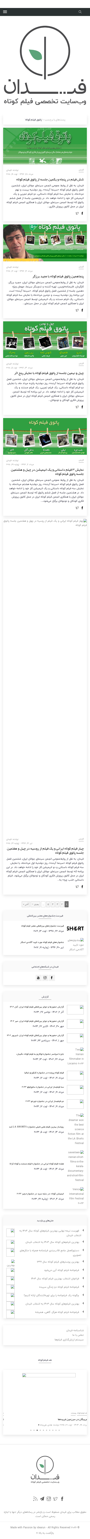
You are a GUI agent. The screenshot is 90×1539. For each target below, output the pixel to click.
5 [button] (43, 1430)
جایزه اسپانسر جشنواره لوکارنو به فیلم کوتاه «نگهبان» (40, 1054)
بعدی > (35, 904)
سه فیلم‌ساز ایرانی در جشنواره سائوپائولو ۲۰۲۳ (43, 1086)
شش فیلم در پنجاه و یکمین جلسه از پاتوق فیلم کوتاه (50, 179)
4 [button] (40, 1430)
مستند (69, 1413)
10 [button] (59, 1430)
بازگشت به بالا (46, 1533)
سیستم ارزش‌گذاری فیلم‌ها (69, 1339)
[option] (45, 1400)
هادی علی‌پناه (42, 1425)
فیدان (9, 170)
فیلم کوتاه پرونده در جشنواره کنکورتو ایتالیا (44, 1072)
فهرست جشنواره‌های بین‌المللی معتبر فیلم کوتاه (42, 925)
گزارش (81, 170)
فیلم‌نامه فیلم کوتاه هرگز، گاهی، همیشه (57, 1312)
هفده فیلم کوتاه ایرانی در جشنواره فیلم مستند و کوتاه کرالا (37, 1163)
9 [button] (56, 1430)
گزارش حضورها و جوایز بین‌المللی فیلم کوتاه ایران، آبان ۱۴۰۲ (37, 1006)
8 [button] (52, 1430)
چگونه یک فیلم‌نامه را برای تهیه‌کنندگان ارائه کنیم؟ (51, 1295)
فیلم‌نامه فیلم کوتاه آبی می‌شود (61, 1270)
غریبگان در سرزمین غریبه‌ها (69, 1419)
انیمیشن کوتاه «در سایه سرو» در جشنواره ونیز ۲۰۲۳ (40, 1193)
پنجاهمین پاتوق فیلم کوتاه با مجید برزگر (58, 276)
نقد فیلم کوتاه (78, 1413)
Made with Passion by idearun (27, 1527)
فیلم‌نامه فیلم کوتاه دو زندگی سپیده (59, 1287)
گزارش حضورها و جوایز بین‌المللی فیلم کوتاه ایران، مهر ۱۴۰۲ (37, 1021)
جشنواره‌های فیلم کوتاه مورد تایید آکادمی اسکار (42, 942)
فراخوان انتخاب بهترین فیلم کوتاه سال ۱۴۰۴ (55, 1278)
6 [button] (46, 1430)
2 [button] (34, 1430)
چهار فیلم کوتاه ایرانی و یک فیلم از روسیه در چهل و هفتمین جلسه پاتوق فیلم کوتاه (45, 850)
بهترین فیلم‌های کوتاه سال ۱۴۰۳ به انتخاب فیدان (52, 1304)
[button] (5, 12)
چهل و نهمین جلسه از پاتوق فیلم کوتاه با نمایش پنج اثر (49, 373)
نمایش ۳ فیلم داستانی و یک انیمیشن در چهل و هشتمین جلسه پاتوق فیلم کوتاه (47, 471)
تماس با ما (78, 1335)
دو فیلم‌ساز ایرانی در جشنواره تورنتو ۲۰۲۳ (45, 1101)
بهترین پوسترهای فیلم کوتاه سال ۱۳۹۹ (58, 1262)
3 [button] (37, 1430)
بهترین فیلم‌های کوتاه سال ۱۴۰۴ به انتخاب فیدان (52, 1242)
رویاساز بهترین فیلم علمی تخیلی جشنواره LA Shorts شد (36, 1126)
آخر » (25, 904)
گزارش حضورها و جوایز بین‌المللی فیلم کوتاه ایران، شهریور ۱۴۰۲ (35, 1035)
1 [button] (30, 1430)
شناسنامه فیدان (75, 1330)
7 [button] (49, 1430)
